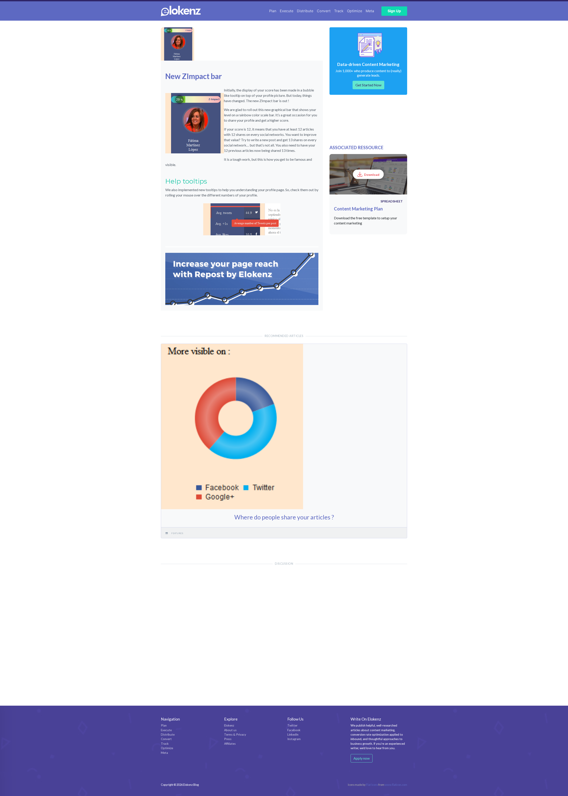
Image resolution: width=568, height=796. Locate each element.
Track (338, 11)
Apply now (361, 758)
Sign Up (394, 11)
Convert (324, 11)
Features (177, 533)
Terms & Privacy (235, 734)
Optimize (354, 11)
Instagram (294, 739)
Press (227, 739)
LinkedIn (292, 734)
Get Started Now (368, 85)
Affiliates (230, 743)
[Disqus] (284, 626)
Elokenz (229, 725)
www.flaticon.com (396, 784)
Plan (272, 11)
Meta (370, 11)
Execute (286, 11)
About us (230, 730)
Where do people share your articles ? (284, 517)
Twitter (292, 725)
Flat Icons (372, 784)
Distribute (305, 11)
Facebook (293, 730)
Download (371, 174)
